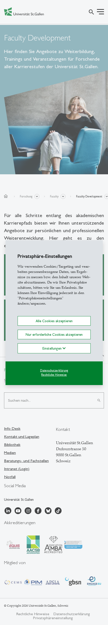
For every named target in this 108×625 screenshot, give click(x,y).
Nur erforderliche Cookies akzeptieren (54, 334)
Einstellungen (52, 348)
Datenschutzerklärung (54, 370)
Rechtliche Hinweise (54, 375)
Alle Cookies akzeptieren (54, 321)
